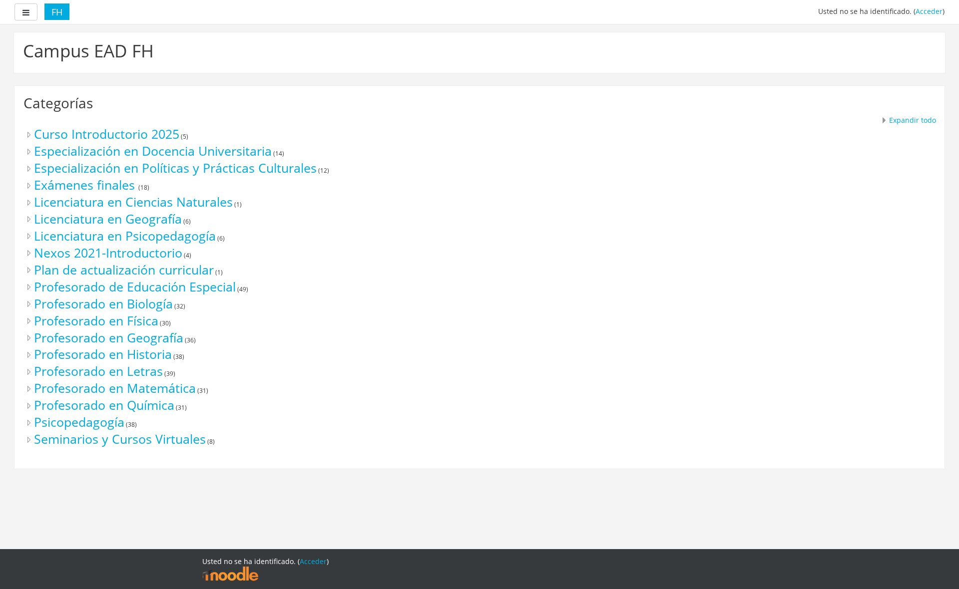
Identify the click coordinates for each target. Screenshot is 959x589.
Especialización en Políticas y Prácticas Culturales (175, 168)
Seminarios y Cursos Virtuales (120, 439)
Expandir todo (912, 120)
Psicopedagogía (79, 422)
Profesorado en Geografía (108, 337)
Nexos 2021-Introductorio (108, 253)
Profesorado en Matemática (115, 388)
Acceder (929, 11)
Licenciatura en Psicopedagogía (125, 236)
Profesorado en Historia (103, 354)
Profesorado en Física (96, 320)
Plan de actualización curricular (124, 270)
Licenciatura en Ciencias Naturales (133, 202)
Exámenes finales (86, 185)
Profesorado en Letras (98, 371)
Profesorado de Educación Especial (135, 287)
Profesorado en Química (104, 405)
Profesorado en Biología (103, 303)
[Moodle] (230, 573)
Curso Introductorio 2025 (106, 134)
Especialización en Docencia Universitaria (153, 151)
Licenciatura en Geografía (108, 219)
